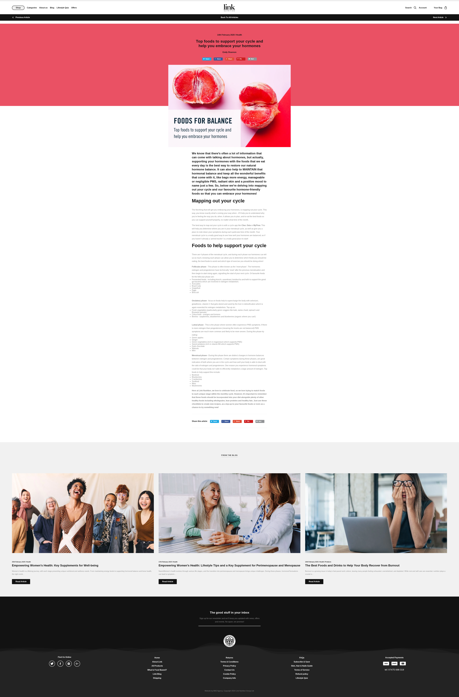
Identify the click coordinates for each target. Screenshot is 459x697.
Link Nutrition (229, 7)
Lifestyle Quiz (302, 678)
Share (219, 59)
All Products (157, 666)
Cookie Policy (229, 674)
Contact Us (229, 670)
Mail (252, 59)
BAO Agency (218, 691)
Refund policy (301, 674)
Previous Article (23, 17)
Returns (229, 658)
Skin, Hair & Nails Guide (302, 666)
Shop (18, 8)
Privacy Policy (229, 666)
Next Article (438, 17)
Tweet (207, 59)
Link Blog (157, 674)
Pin (241, 59)
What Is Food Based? (157, 670)
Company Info (229, 678)
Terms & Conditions (229, 662)
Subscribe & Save (302, 662)
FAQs (301, 658)
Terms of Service (301, 670)
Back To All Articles (229, 17)
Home (157, 658)
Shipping (157, 678)
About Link (157, 662)
